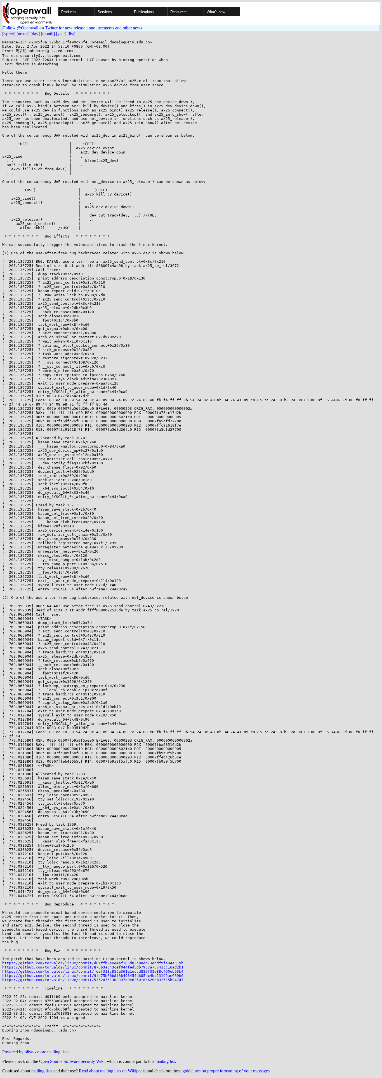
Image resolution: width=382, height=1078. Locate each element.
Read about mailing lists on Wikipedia (112, 1070)
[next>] (22, 33)
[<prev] (8, 33)
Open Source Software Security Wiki (72, 1061)
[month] (48, 33)
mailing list (165, 1061)
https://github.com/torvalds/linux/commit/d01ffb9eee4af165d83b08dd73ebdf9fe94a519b (92, 963)
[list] (71, 33)
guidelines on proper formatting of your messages (226, 1070)
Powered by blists (18, 1051)
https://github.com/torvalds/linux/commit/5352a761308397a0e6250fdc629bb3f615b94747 (92, 980)
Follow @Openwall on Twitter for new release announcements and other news (72, 27)
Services (105, 12)
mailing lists (41, 1070)
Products (68, 12)
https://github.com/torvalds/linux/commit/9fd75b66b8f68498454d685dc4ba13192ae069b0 (92, 976)
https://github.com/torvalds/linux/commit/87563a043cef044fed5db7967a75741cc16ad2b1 (92, 967)
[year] (61, 33)
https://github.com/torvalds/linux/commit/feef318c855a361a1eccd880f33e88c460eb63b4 (92, 971)
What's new (216, 12)
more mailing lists (52, 1051)
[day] (35, 33)
